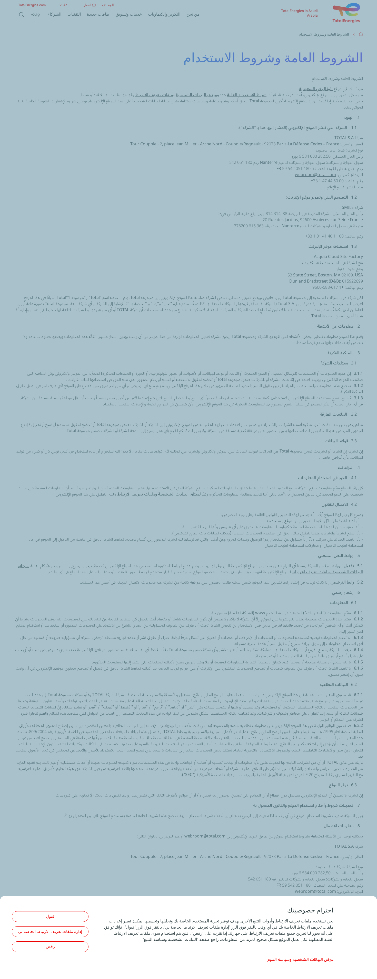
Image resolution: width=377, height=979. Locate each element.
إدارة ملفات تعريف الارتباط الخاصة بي (50, 931)
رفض (50, 946)
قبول (50, 916)
